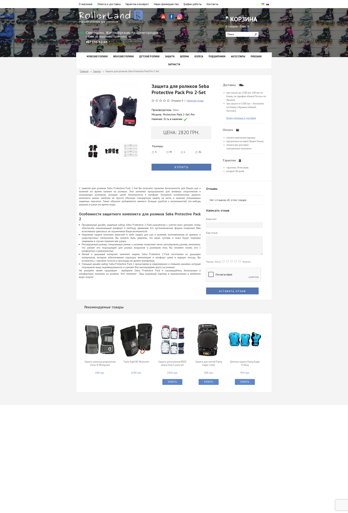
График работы (193, 4)
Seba (176, 110)
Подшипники (217, 56)
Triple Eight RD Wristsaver (136, 361)
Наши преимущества (166, 4)
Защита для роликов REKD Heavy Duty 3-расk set (172, 363)
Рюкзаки (256, 56)
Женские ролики (123, 56)
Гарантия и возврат (137, 4)
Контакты (212, 4)
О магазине (85, 4)
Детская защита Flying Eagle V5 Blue (245, 363)
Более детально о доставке (241, 118)
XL (200, 152)
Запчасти (174, 64)
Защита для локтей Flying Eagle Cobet (208, 363)
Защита (170, 56)
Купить (172, 381)
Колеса (198, 56)
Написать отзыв (195, 100)
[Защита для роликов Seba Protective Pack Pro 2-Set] (113, 110)
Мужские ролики (97, 56)
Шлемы (184, 56)
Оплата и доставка (109, 4)
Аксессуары (238, 56)
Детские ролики (149, 56)
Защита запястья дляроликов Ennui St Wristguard (100, 363)
